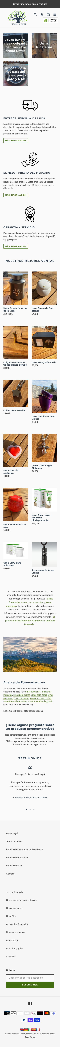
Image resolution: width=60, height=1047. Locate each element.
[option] (26, 809)
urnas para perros (21, 695)
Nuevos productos (15, 932)
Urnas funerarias (14, 908)
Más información (15, 140)
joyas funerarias (21, 698)
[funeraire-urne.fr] (38, 1029)
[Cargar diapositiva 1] (26, 809)
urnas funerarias (32, 691)
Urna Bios (11, 916)
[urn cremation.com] (22, 1029)
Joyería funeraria (14, 892)
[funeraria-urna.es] (34, 1029)
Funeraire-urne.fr (18, 1033)
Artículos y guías (14, 948)
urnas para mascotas (32, 602)
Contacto (10, 956)
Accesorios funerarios (17, 924)
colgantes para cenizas (40, 698)
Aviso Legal (12, 833)
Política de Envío (14, 865)
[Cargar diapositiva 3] (34, 809)
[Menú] (55, 14)
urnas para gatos (39, 695)
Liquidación (12, 940)
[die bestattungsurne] (26, 1029)
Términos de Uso (14, 841)
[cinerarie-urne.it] (30, 1029)
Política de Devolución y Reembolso (24, 849)
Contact (10, 873)
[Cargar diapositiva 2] (30, 809)
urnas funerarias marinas (15, 701)
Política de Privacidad (17, 857)
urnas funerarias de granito (40, 701)
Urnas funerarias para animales (21, 900)
